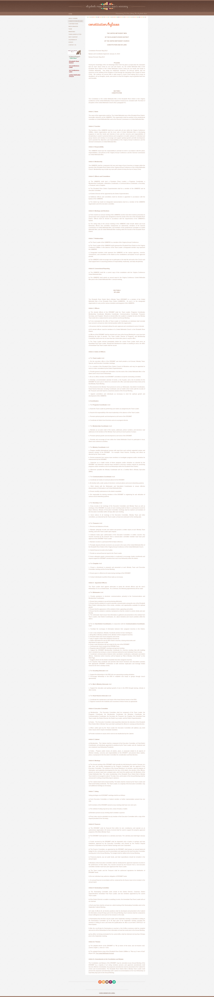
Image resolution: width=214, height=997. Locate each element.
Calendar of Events (73, 41)
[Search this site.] (100, 983)
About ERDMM (73, 18)
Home (70, 14)
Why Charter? (73, 37)
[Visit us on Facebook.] (110, 983)
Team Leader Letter (75, 34)
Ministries (72, 31)
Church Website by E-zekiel (107, 993)
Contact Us (72, 45)
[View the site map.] (103, 983)
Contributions (73, 23)
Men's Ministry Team (73, 28)
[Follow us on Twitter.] (114, 983)
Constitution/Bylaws (76, 21)
